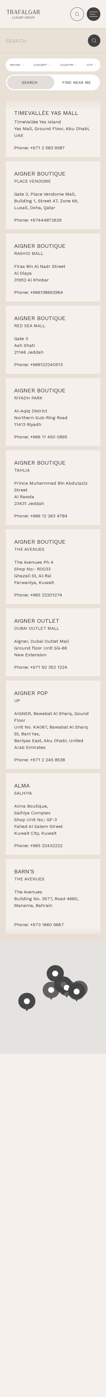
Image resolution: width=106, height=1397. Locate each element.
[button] (51, 991)
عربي (86, 1385)
